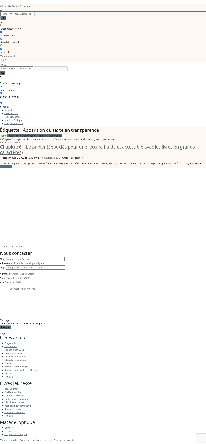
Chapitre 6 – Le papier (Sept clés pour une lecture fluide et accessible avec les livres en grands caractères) (97, 149)
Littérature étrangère (15, 356)
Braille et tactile (12, 392)
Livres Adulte (11, 113)
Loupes (8, 431)
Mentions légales (9, 440)
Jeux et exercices (13, 353)
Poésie (7, 363)
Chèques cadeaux (13, 123)
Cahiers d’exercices (14, 395)
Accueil (8, 110)
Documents (10, 346)
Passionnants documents (17, 405)
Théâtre (8, 376)
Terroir (8, 373)
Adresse (4, 273)
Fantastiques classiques (17, 398)
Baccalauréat (11, 388)
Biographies (10, 343)
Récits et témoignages (16, 366)
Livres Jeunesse (12, 116)
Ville (2, 282)
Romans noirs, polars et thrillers (21, 370)
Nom (2, 259)
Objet (3, 267)
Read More (6, 166)
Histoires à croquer (14, 402)
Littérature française (15, 359)
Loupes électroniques (15, 434)
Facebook (5, 246)
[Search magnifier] (3, 18)
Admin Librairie (49, 157)
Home (3, 135)
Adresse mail (7, 263)
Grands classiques (14, 349)
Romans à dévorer (14, 409)
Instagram (16, 246)
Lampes (8, 427)
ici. (45, 323)
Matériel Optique (13, 120)
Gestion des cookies (64, 440)
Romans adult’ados (14, 412)
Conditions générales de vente (36, 440)
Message (5, 320)
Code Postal (6, 278)
